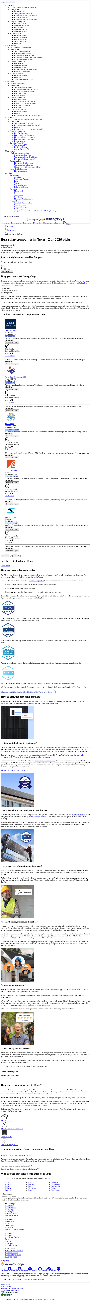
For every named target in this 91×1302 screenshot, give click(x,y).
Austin (7, 1182)
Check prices (5, 566)
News (16, 193)
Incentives (17, 43)
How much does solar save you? (25, 19)
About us (17, 177)
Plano (30, 1190)
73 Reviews (9, 402)
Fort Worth (9, 1190)
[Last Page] (19, 556)
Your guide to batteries (22, 51)
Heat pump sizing (20, 93)
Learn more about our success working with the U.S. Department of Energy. (27, 1299)
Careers (17, 183)
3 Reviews (9, 449)
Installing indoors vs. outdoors (24, 139)
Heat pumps (27, 223)
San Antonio (55, 1186)
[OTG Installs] (10, 422)
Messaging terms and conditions (12, 1288)
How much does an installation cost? (27, 125)
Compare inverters (20, 29)
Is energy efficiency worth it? (24, 159)
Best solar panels (20, 23)
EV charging (37, 223)
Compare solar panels (21, 25)
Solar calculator (19, 12)
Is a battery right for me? (22, 53)
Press (16, 181)
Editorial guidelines (21, 187)
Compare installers (20, 31)
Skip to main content (8, 2)
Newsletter (18, 197)
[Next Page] (15, 555)
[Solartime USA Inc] (10, 329)
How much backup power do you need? (28, 57)
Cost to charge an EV (21, 149)
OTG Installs (9, 424)
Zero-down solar (20, 41)
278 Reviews (10, 356)
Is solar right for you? (21, 17)
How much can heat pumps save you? (27, 115)
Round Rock (55, 1184)
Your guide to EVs (20, 145)
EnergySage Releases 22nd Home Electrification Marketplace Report (34, 211)
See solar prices (7, 271)
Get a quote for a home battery (20, 47)
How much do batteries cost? (24, 55)
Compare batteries (20, 65)
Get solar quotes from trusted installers (23, 8)
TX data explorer (11, 230)
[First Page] (2, 556)
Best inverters (19, 27)
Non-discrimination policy (10, 1290)
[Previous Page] (6, 555)
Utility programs (20, 209)
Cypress (8, 1184)
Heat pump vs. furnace (22, 105)
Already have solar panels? (23, 59)
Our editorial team (20, 185)
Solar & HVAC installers (23, 203)
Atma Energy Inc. (11, 470)
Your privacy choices (11, 1292)
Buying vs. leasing (20, 37)
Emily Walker (7, 247)
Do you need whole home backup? (26, 69)
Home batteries (16, 223)
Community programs (22, 207)
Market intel (18, 191)
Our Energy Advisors (21, 179)
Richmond (54, 1182)
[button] (17, 1155)
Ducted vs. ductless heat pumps (25, 103)
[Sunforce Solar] (10, 516)
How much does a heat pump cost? (26, 89)
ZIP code (5, 266)
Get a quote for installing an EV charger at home (27, 119)
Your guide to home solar (23, 14)
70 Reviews (9, 496)
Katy (30, 1186)
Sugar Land (55, 1190)
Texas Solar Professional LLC (15, 377)
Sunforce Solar (10, 517)
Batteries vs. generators (22, 71)
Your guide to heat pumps (23, 87)
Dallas (7, 1186)
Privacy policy (6, 1286)
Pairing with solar (20, 95)
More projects (47, 223)
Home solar (5, 223)
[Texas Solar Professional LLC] (10, 375)
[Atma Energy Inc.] (10, 469)
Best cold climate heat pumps (24, 101)
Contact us (9, 1243)
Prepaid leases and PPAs (22, 39)
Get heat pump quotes (17, 83)
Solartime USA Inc (12, 330)
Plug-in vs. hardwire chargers (24, 137)
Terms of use (5, 1284)
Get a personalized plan (22, 155)
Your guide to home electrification (26, 157)
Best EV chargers (20, 133)
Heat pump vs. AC (20, 107)
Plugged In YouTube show (23, 199)
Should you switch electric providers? (27, 167)
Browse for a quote (12, 342)
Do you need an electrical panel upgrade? (28, 129)
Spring (53, 1188)
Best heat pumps (20, 99)
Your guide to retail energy (23, 165)
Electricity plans (11, 1214)
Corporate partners (20, 205)
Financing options (20, 35)
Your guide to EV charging (23, 123)
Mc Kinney (32, 1188)
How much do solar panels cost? (25, 15)
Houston (31, 1184)
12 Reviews (9, 542)
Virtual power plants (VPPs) (24, 79)
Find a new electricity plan (23, 163)
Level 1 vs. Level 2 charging (24, 135)
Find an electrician (20, 171)
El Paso (8, 1188)
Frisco (30, 1182)
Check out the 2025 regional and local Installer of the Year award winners (27, 692)
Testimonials (18, 195)
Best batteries (19, 63)
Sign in (68, 224)
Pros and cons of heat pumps (24, 91)
